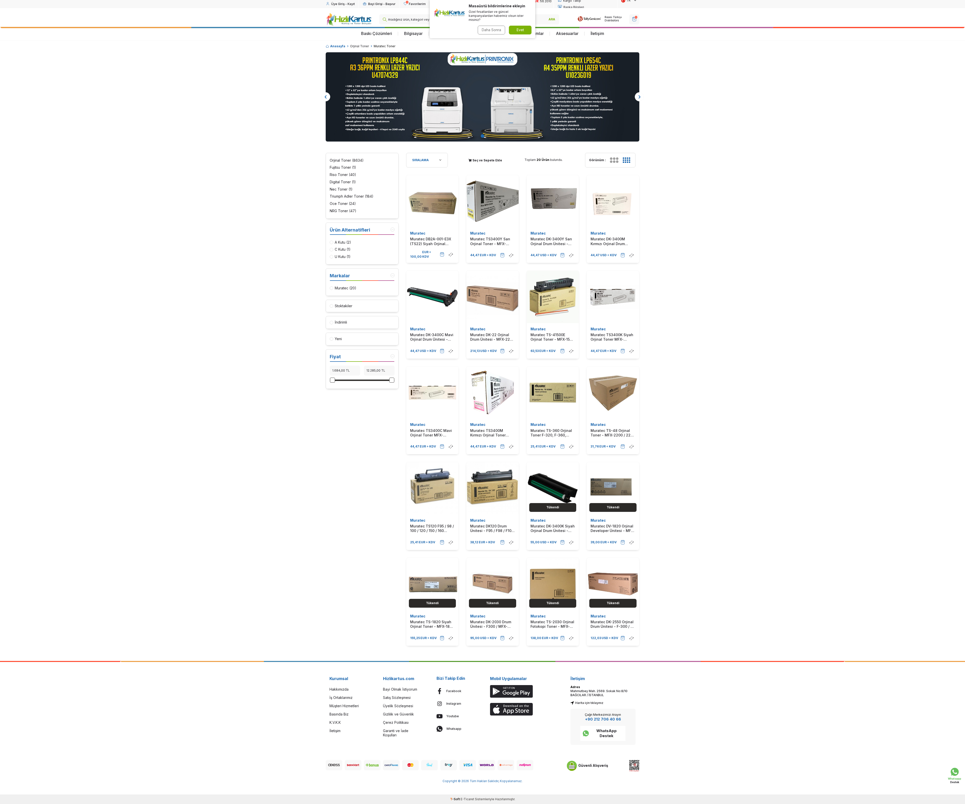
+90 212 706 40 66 (603, 719)
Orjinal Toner (359, 46)
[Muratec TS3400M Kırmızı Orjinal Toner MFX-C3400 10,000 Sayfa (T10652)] (492, 393)
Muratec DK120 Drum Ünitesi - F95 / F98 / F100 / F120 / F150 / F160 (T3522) (492, 528)
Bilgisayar (413, 33)
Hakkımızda (339, 689)
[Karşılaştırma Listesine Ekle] (451, 254)
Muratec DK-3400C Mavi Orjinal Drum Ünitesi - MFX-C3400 (431, 337)
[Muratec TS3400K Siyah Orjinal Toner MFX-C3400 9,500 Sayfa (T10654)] (613, 297)
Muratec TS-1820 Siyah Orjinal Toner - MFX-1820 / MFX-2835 (432, 624)
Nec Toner (341, 189)
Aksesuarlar (567, 33)
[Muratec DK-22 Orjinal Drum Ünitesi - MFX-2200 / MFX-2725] (492, 297)
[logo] (349, 19)
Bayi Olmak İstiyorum (400, 689)
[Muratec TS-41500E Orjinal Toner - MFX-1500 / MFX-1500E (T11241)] (553, 297)
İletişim (597, 33)
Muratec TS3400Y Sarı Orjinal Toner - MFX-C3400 (490, 241)
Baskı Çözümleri (376, 33)
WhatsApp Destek (606, 733)
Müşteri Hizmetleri (344, 706)
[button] (482, 136)
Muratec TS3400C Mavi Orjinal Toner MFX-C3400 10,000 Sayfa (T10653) (431, 432)
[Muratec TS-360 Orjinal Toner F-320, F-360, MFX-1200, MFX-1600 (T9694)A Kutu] (553, 393)
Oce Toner (343, 203)
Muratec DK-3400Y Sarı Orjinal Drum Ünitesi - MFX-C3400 (551, 241)
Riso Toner (343, 174)
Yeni (338, 339)
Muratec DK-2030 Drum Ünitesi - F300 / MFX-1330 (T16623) (490, 624)
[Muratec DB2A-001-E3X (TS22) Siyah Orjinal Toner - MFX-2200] (432, 201)
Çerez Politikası (396, 722)
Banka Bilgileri (573, 7)
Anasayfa (337, 46)
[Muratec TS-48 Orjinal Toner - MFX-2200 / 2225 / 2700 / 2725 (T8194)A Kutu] (613, 393)
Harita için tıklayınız (589, 703)
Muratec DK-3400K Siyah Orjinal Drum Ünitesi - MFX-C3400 (552, 528)
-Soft (455, 799)
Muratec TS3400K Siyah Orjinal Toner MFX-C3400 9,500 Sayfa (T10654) (612, 337)
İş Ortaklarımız (341, 697)
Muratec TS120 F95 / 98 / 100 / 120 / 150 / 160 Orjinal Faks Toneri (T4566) (432, 528)
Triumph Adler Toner (351, 196)
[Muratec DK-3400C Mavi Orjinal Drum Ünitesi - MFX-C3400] (432, 297)
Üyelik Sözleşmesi (398, 706)
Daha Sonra (491, 30)
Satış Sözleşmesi (397, 697)
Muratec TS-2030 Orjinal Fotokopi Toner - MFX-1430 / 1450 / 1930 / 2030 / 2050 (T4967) (552, 624)
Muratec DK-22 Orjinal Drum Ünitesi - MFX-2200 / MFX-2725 (492, 337)
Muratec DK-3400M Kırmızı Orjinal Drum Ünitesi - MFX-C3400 (609, 241)
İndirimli (341, 322)
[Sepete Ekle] (442, 254)
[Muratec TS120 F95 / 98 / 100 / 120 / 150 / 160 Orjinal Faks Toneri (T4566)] (432, 488)
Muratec (417, 233)
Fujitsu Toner (343, 167)
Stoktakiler (343, 306)
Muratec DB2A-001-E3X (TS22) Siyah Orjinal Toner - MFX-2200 (430, 241)
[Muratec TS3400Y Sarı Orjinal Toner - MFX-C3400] (492, 201)
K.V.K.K (335, 722)
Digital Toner (343, 182)
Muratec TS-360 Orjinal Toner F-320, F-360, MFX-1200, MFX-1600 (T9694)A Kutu (551, 432)
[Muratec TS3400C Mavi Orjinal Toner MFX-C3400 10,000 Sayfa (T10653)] (432, 393)
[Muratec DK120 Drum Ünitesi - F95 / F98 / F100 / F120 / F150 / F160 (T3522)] (492, 488)
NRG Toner (343, 211)
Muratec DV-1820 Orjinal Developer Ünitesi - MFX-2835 (613, 528)
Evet (520, 30)
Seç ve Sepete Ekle (487, 160)
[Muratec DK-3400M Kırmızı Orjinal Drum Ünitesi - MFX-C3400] (613, 201)
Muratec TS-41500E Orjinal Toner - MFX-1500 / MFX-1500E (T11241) (552, 337)
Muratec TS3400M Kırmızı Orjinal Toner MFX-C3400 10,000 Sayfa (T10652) (488, 432)
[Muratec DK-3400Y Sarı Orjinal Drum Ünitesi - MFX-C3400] (553, 201)
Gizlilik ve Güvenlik (398, 714)
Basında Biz (339, 714)
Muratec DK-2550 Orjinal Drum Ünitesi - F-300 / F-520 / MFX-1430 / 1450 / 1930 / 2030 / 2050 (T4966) (612, 624)
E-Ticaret (467, 799)
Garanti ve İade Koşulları (395, 733)
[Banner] (482, 97)
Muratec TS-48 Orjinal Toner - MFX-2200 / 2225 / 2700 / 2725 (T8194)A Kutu (613, 432)
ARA (552, 19)
